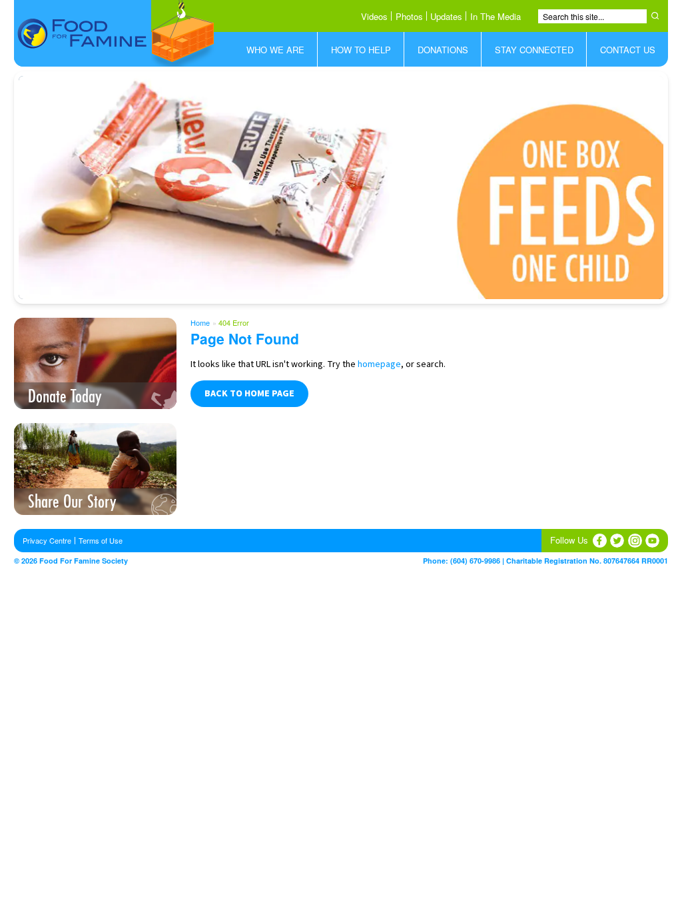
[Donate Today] (341, 187)
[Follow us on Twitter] (617, 541)
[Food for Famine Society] (116, 33)
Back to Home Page (249, 393)
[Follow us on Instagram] (635, 541)
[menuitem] (275, 49)
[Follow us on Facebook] (600, 541)
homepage (379, 364)
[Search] (657, 15)
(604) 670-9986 (475, 561)
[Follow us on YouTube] (652, 541)
